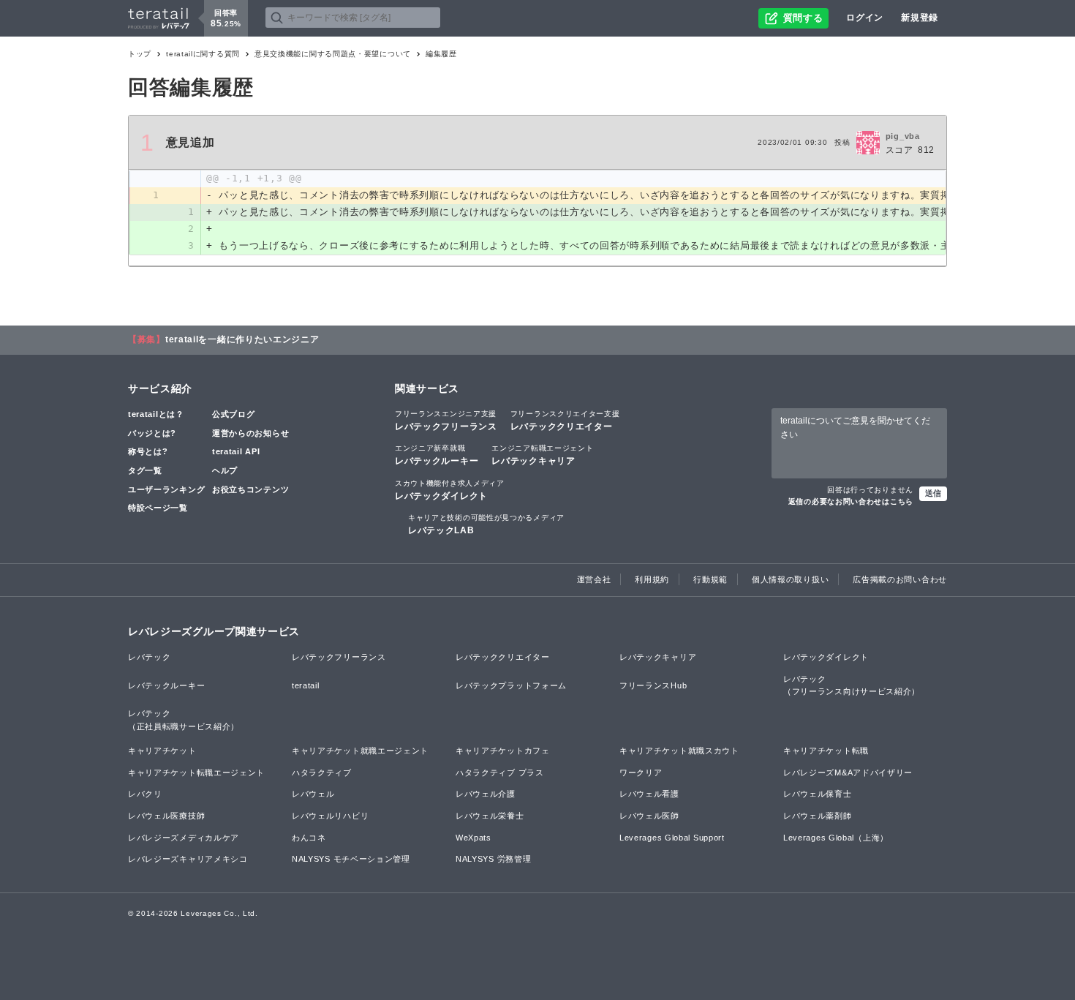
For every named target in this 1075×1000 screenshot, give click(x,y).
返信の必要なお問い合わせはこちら (850, 501)
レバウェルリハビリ (330, 815)
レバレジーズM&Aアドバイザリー (848, 772)
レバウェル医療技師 (166, 815)
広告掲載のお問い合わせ (900, 579)
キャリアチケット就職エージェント (360, 750)
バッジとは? (152, 433)
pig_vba (903, 136)
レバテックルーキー (436, 455)
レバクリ (145, 793)
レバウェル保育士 (817, 793)
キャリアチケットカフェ (503, 750)
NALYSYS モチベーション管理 (351, 858)
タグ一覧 (145, 470)
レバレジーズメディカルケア (183, 837)
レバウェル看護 (649, 793)
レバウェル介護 (486, 793)
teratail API (236, 451)
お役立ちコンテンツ (250, 489)
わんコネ (309, 837)
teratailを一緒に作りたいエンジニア (242, 339)
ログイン (864, 17)
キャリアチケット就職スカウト (679, 750)
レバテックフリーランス (446, 421)
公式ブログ (233, 414)
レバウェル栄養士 (490, 815)
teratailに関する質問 (203, 54)
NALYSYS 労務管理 (493, 858)
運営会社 (594, 579)
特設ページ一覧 (158, 507)
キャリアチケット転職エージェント (196, 772)
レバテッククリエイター (565, 421)
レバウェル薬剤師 (817, 815)
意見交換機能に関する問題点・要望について (332, 54)
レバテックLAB (486, 524)
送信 (933, 493)
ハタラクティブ (322, 772)
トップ (139, 54)
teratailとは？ (156, 414)
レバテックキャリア (542, 455)
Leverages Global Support (672, 837)
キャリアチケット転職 (826, 750)
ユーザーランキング (166, 489)
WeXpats (473, 837)
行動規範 (710, 579)
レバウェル (313, 793)
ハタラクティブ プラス (500, 772)
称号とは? (148, 451)
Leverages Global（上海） (836, 837)
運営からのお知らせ (250, 433)
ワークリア (641, 772)
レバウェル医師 (649, 815)
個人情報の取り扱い (790, 579)
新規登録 (919, 17)
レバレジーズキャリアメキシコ (188, 858)
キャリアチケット (162, 750)
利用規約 (652, 579)
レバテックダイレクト (450, 490)
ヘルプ (225, 470)
